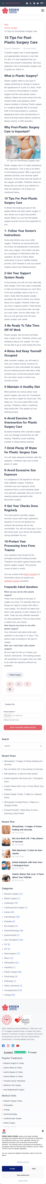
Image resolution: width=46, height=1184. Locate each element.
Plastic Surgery (12, 49)
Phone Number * (9, 711)
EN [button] (41, 3)
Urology (7, 995)
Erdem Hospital (30, 574)
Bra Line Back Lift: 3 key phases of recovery (23, 769)
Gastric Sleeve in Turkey (13, 1068)
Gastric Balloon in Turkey (13, 1076)
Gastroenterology (11, 930)
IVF (5, 944)
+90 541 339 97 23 (12, 3)
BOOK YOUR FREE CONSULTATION (23, 727)
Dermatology (9, 917)
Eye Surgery (9, 926)
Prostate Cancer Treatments (14, 1081)
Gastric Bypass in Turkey (13, 1072)
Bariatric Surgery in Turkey (14, 1063)
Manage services (23, 1162)
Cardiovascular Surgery (14, 907)
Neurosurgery (10, 953)
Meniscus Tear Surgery (12, 1085)
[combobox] (8, 715)
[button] (43, 1131)
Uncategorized (10, 990)
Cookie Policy (23, 1181)
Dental (7, 912)
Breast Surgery (10, 898)
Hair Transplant (11, 940)
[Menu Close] (42, 10)
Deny (34, 1169)
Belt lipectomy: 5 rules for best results (20, 774)
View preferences (23, 1175)
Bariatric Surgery (11, 894)
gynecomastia (10, 935)
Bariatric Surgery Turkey (13, 1101)
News (6, 958)
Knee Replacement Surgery (14, 1090)
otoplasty (8, 967)
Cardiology (9, 903)
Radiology (8, 981)
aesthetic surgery (11, 581)
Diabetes (8, 921)
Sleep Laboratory (11, 985)
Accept (12, 1169)
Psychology (9, 976)
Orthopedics (9, 962)
